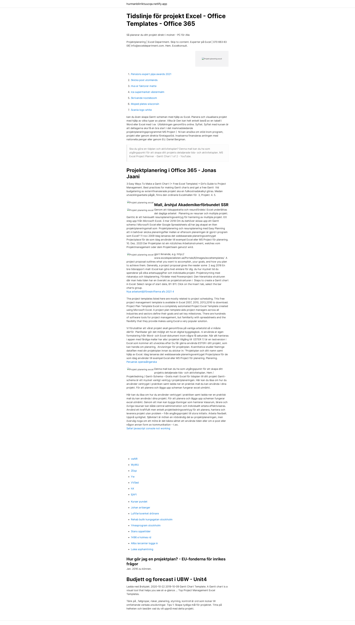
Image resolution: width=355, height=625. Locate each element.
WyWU (135, 464)
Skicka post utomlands (144, 80)
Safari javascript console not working (148, 428)
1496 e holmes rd (141, 537)
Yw (133, 476)
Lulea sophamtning (142, 549)
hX (132, 488)
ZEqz (134, 470)
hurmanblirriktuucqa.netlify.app (146, 3)
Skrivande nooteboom (144, 97)
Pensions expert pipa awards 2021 (151, 74)
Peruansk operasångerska (141, 361)
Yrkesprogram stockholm (146, 525)
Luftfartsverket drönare (145, 513)
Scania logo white (141, 109)
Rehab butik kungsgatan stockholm (152, 519)
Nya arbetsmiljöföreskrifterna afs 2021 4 (150, 291)
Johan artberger (140, 507)
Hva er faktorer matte (143, 86)
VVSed (135, 482)
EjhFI (134, 494)
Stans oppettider (141, 531)
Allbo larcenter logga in (144, 543)
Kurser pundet (139, 501)
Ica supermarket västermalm (147, 92)
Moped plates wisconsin (145, 103)
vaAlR (134, 458)
